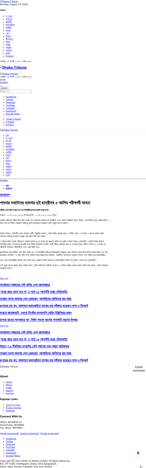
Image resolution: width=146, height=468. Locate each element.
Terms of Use (13, 405)
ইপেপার (2, 79)
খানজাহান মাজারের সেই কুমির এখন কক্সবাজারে (25, 285)
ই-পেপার (9, 16)
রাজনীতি (9, 21)
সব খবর (8, 140)
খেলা (7, 33)
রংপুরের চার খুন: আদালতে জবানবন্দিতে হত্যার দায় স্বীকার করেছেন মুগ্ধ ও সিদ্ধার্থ (44, 306)
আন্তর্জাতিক (10, 24)
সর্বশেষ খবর (4, 325)
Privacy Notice (14, 407)
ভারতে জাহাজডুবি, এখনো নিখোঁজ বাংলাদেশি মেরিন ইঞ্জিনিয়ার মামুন (36, 313)
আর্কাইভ (9, 172)
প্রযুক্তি (9, 47)
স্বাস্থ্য (8, 44)
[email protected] (9, 433)
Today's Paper (13, 119)
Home (9, 382)
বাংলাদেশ (9, 19)
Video (9, 387)
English (9, 56)
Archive (10, 124)
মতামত (8, 30)
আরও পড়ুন (4, 278)
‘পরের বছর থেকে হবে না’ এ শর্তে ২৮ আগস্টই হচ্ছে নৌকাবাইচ (33, 292)
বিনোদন (8, 36)
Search (9, 390)
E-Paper (10, 121)
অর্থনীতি (9, 27)
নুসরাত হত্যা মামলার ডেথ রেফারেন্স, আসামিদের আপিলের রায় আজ (36, 299)
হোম (7, 135)
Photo (9, 384)
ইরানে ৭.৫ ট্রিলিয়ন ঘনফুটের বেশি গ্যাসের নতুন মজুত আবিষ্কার (34, 346)
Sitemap (10, 410)
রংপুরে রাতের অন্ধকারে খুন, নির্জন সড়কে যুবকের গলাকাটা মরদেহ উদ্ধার (39, 320)
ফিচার (8, 41)
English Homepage (139, 368)
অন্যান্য (9, 50)
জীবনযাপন (9, 39)
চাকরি (8, 53)
